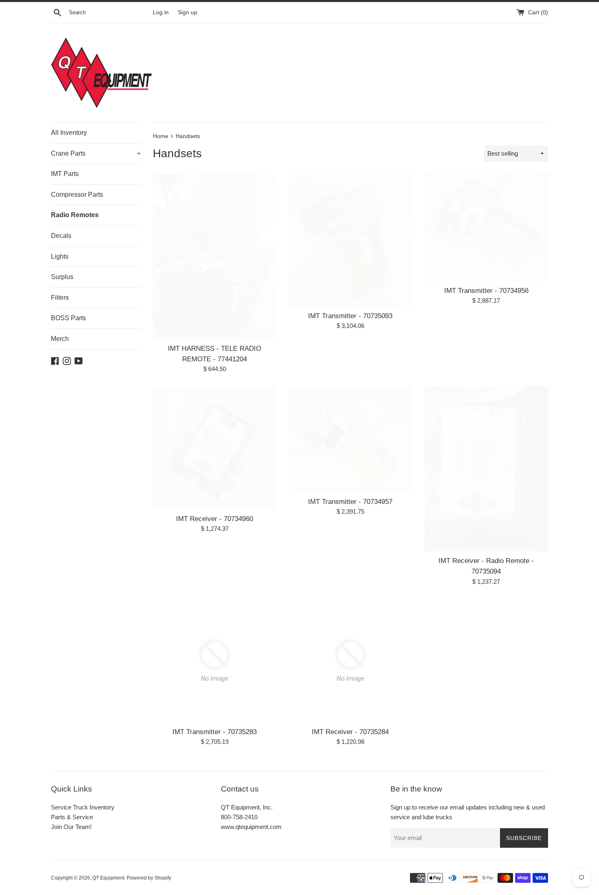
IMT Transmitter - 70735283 (214, 731)
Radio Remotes (75, 214)
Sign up (187, 12)
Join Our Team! (71, 826)
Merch (60, 338)
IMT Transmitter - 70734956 (486, 290)
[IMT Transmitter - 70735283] (214, 660)
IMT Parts (65, 173)
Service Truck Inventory (83, 807)
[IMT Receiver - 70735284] (350, 660)
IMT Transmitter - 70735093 (350, 315)
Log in (161, 12)
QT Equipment (108, 878)
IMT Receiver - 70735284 (350, 731)
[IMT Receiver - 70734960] (214, 447)
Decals (61, 235)
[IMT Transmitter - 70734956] (486, 227)
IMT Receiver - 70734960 (214, 518)
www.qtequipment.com (251, 826)
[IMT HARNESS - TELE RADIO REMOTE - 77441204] (214, 256)
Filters (60, 297)
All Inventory (69, 132)
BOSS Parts (68, 317)
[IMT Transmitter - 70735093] (350, 240)
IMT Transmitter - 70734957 (350, 501)
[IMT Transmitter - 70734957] (350, 439)
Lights (59, 256)
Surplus (62, 276)
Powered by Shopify (149, 878)
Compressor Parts (77, 194)
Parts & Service (72, 817)
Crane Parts (96, 153)
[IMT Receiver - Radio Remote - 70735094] (486, 468)
